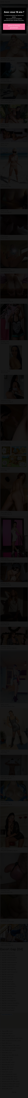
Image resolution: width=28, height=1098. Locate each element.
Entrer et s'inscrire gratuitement (14, 27)
